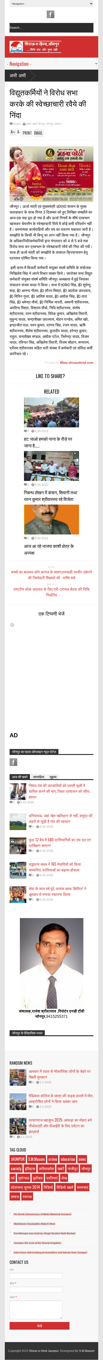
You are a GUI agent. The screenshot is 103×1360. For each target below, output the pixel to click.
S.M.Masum (36, 1159)
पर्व (13, 1178)
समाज (15, 1196)
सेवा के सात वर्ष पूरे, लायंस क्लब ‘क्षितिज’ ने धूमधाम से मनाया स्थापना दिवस (57, 891)
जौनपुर (49, 124)
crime (52, 1159)
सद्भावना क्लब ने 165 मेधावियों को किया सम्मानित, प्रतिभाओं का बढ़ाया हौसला (55, 867)
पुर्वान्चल (23, 1178)
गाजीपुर (73, 1168)
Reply (17, 124)
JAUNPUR (18, 1159)
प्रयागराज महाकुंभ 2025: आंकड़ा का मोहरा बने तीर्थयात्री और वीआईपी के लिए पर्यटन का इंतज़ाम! (60, 1125)
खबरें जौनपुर (38, 124)
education (68, 1159)
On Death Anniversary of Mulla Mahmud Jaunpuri (42, 1214)
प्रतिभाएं (52, 1178)
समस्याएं (82, 1187)
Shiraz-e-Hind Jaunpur (43, 1351)
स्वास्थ (27, 1196)
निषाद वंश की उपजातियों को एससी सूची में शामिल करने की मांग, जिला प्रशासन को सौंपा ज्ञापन (59, 791)
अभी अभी (18, 75)
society (16, 1168)
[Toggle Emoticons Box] (12, 624)
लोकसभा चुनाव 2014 (25, 1187)
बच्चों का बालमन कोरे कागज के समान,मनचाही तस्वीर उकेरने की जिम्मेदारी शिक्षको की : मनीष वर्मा (51, 574)
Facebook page (50, 14)
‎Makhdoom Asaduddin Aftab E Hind (34, 1223)
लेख (64, 1178)
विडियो (48, 1187)
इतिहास (30, 1168)
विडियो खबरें (65, 1187)
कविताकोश (46, 1168)
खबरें (28, 124)
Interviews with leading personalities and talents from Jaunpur (50, 1252)
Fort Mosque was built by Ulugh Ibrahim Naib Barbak (44, 1233)
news (82, 1159)
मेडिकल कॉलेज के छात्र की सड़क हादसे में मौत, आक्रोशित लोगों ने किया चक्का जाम (61, 1098)
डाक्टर (58, 124)
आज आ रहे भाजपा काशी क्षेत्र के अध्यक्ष (49, 549)
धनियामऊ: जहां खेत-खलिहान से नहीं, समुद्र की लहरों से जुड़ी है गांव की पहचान (60, 818)
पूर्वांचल (38, 1178)
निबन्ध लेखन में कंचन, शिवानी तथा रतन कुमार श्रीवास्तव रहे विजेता (50, 495)
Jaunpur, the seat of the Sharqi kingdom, (37, 1243)
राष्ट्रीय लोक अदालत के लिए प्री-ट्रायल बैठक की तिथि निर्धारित (51, 592)
